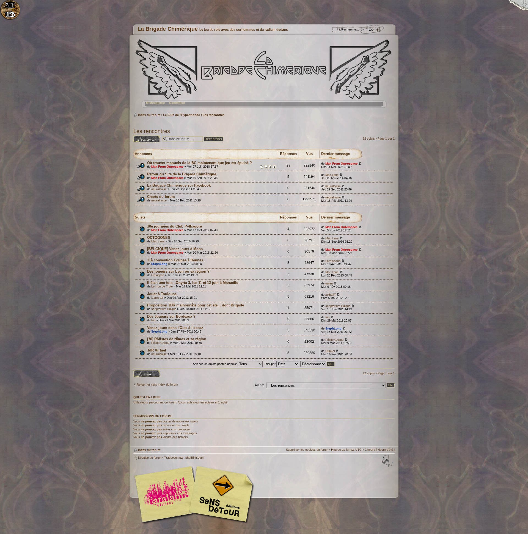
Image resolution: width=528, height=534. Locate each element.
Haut (388, 461)
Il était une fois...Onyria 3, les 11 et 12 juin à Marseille (192, 283)
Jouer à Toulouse (162, 294)
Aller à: (259, 385)
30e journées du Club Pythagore (174, 226)
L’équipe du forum (149, 457)
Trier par (270, 364)
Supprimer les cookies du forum (307, 449)
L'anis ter (157, 297)
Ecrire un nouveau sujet (145, 138)
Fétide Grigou (160, 342)
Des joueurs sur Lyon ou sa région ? (178, 271)
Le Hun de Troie (162, 286)
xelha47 (330, 294)
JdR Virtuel (156, 350)
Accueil (13, 12)
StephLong (159, 263)
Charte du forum (161, 197)
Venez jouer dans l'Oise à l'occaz (175, 328)
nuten (329, 283)
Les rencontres (213, 115)
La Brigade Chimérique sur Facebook (179, 185)
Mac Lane (332, 174)
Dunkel (330, 351)
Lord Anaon (332, 260)
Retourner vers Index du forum (157, 384)
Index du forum (263, 75)
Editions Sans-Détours (220, 494)
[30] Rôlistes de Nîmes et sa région (176, 339)
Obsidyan (157, 275)
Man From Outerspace (167, 166)
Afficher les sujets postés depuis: (215, 364)
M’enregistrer (155, 102)
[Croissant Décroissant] (317, 364)
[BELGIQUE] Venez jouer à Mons (175, 249)
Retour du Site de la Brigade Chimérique (181, 174)
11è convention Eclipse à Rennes (175, 260)
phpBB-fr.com (194, 457)
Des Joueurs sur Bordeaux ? (171, 316)
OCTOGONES (158, 238)
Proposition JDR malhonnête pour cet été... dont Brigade (195, 305)
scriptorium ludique (163, 309)
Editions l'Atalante (195, 494)
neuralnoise (159, 189)
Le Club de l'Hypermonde (181, 115)
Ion (153, 320)
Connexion (177, 102)
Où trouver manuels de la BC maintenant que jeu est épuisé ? (199, 163)
